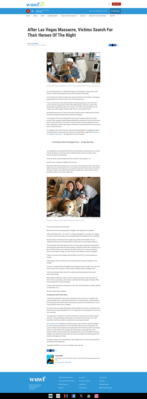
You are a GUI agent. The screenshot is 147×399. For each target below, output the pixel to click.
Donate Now (82, 377)
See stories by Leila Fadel (63, 362)
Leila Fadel (35, 43)
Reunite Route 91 (58, 134)
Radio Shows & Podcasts (69, 16)
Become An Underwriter (85, 381)
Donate (117, 4)
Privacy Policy (82, 384)
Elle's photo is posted (53, 323)
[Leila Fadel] (50, 359)
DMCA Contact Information (105, 387)
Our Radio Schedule (104, 384)
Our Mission (102, 381)
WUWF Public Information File (66, 377)
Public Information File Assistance (67, 381)
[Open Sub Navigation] (31, 16)
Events (35, 16)
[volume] (32, 11)
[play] (28, 11)
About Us (61, 387)
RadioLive (83, 16)
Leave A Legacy (83, 387)
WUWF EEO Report (63, 384)
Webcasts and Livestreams (97, 16)
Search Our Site (103, 377)
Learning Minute (52, 16)
